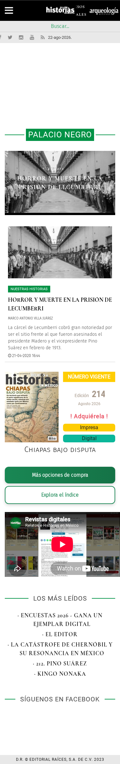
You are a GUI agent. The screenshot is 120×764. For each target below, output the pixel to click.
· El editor (60, 634)
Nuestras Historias (29, 289)
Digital (89, 438)
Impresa (89, 427)
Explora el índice (60, 495)
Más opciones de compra (60, 475)
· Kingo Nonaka (60, 673)
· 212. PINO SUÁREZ (60, 663)
